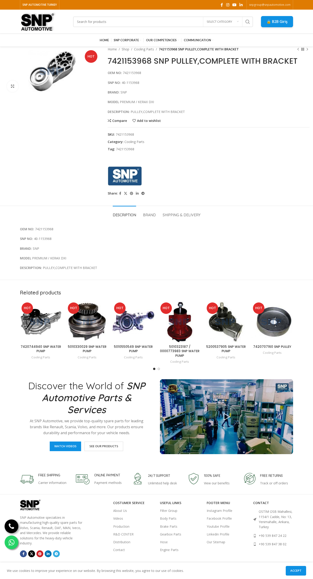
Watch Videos (65, 446)
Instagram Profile (219, 510)
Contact (119, 550)
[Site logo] (38, 21)
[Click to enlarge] (12, 86)
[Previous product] (298, 49)
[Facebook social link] (222, 4)
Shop (125, 49)
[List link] (273, 519)
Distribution (121, 542)
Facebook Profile (219, 518)
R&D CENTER (123, 534)
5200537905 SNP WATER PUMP (226, 349)
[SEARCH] (247, 21)
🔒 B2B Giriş (277, 21)
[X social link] (126, 193)
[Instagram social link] (228, 4)
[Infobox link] (43, 479)
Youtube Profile (218, 526)
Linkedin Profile (218, 534)
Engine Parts (169, 550)
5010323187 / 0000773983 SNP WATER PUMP (180, 351)
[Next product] (307, 49)
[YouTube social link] (234, 4)
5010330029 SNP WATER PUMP (87, 349)
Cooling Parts (144, 49)
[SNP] (125, 171)
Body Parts (168, 518)
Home (112, 49)
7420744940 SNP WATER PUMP (41, 349)
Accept (296, 570)
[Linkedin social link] (241, 4)
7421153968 (125, 149)
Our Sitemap (216, 542)
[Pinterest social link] (132, 193)
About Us (120, 510)
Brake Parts (168, 526)
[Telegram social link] (143, 193)
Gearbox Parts (170, 534)
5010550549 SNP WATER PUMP (133, 349)
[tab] (124, 213)
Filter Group (168, 510)
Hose (164, 542)
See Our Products (103, 446)
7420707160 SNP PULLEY (272, 346)
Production (121, 526)
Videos (118, 518)
